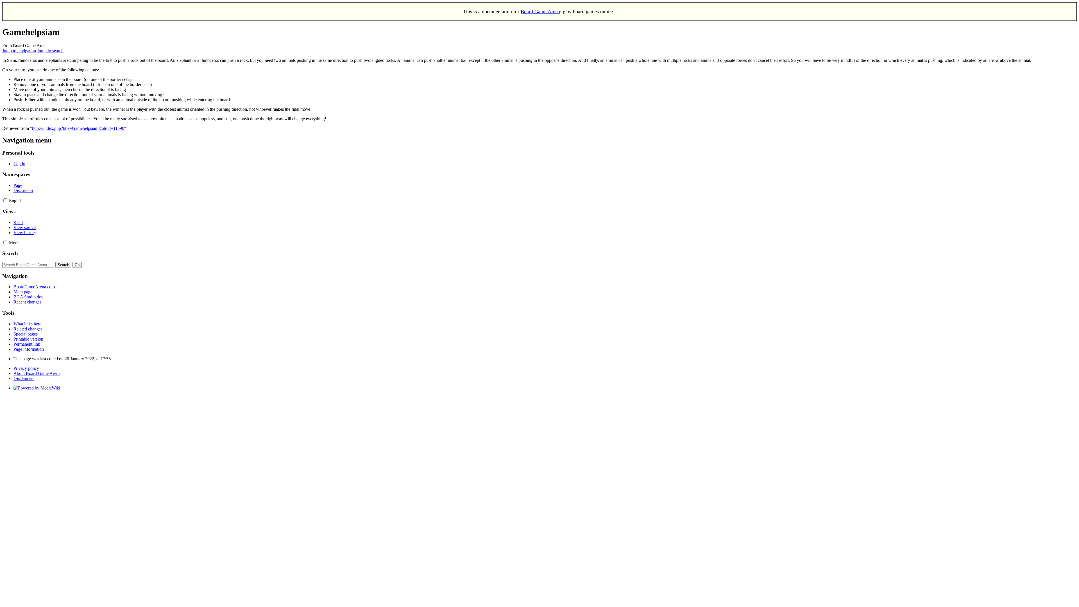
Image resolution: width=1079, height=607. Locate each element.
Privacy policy (26, 368)
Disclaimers (23, 378)
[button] (5, 200)
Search (10, 253)
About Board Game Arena (36, 373)
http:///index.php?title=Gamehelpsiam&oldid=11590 (78, 128)
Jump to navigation (19, 50)
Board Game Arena (540, 11)
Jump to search (50, 50)
